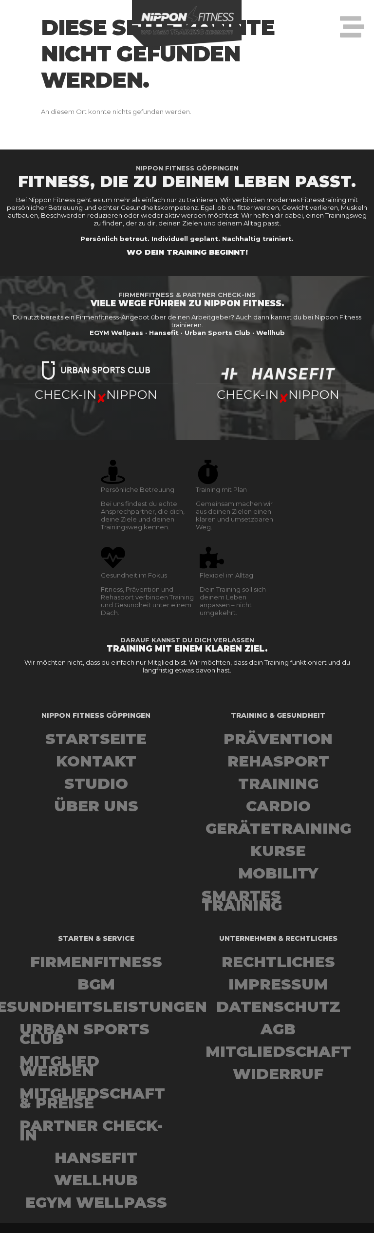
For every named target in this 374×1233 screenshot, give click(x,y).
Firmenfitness (96, 962)
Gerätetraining (278, 828)
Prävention (278, 738)
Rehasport (278, 761)
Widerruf (278, 1074)
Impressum (278, 984)
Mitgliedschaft (278, 1051)
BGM (96, 984)
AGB (278, 1029)
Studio (96, 783)
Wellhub (96, 1180)
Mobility (278, 873)
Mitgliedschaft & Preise (92, 1098)
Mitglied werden (59, 1066)
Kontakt (96, 761)
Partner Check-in (91, 1130)
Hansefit (96, 1157)
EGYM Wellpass (96, 1202)
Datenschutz (278, 1006)
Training (278, 783)
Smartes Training (242, 900)
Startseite (96, 738)
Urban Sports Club (84, 1034)
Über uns (96, 806)
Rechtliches (278, 962)
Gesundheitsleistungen (96, 1006)
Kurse (278, 850)
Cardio (278, 806)
